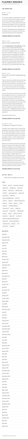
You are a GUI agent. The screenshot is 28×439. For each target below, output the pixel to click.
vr (18, 223)
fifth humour (18, 190)
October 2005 (5, 348)
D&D (4, 190)
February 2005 (5, 365)
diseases (11, 190)
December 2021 (6, 237)
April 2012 (4, 287)
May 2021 (4, 251)
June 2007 (4, 315)
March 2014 (5, 273)
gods (5, 200)
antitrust (5, 188)
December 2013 (6, 276)
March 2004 (5, 390)
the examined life (14, 221)
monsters (6, 208)
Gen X (17, 198)
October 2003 (5, 401)
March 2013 (5, 281)
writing (12, 226)
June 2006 (4, 340)
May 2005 (4, 356)
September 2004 (6, 376)
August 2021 (5, 242)
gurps (10, 200)
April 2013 (4, 279)
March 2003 (5, 415)
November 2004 (6, 370)
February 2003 (5, 418)
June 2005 (4, 354)
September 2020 (6, 265)
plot (12, 208)
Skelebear (5, 14)
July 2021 (4, 245)
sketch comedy (17, 213)
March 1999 (5, 426)
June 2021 (4, 248)
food (5, 193)
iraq (10, 203)
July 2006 (4, 337)
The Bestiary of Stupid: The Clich (12, 125)
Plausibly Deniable (12, 2)
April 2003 (4, 412)
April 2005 (4, 359)
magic (5, 205)
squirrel (5, 216)
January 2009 (5, 295)
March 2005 (5, 362)
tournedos (6, 223)
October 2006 (5, 331)
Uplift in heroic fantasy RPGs (11, 43)
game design (13, 193)
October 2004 (5, 373)
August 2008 (5, 301)
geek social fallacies (8, 198)
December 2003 (6, 395)
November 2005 (6, 345)
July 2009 (4, 292)
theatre (5, 221)
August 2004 (5, 379)
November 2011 (6, 290)
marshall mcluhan (13, 205)
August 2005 (5, 351)
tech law (18, 216)
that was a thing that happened (11, 218)
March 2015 (5, 270)
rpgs (10, 213)
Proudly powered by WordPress (9, 435)
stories (11, 216)
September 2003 (6, 404)
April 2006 (4, 342)
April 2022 (4, 234)
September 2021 (6, 240)
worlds (5, 226)
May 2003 (4, 409)
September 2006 (6, 334)
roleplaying (20, 211)
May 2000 (4, 420)
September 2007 (6, 309)
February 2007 (5, 320)
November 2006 (6, 329)
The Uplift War (18, 46)
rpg (4, 213)
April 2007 (4, 317)
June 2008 (4, 304)
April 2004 (4, 387)
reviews (12, 211)
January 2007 (5, 323)
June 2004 (4, 384)
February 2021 (5, 259)
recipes (5, 211)
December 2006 (6, 326)
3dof (4, 185)
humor (5, 203)
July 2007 (4, 312)
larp (20, 203)
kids (15, 203)
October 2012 (5, 284)
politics (17, 208)
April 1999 (4, 423)
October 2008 (5, 298)
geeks (12, 195)
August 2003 (5, 406)
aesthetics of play (18, 185)
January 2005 (5, 368)
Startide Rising (9, 46)
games (21, 193)
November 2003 (6, 398)
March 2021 (5, 256)
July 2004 (4, 381)
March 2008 (5, 306)
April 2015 (4, 267)
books (19, 188)
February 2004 (5, 393)
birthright (12, 188)
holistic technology (19, 200)
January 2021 (5, 262)
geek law (5, 195)
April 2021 (4, 254)
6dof (10, 185)
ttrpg (13, 223)
